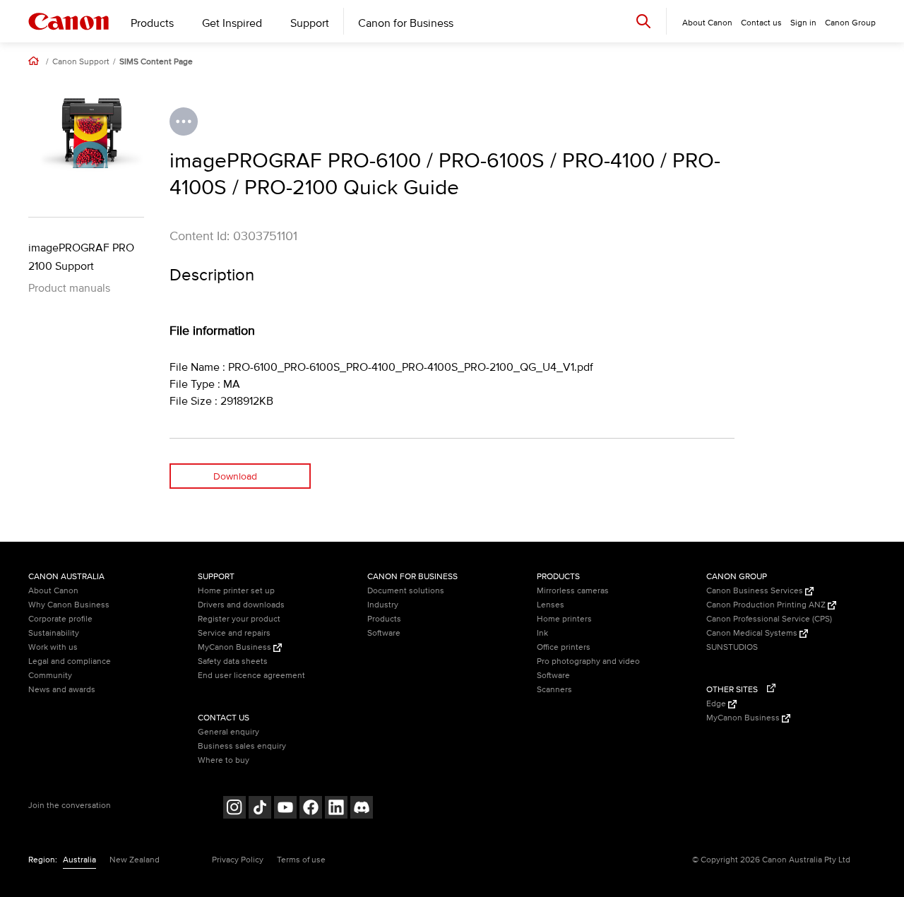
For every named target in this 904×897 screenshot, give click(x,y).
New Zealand (134, 860)
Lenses (550, 605)
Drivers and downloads (241, 605)
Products (152, 23)
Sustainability (53, 633)
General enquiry (228, 732)
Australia (79, 860)
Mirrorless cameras (573, 591)
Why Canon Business (68, 605)
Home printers (564, 619)
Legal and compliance (69, 661)
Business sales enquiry (242, 746)
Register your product (239, 619)
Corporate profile (60, 619)
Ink (542, 633)
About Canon (53, 591)
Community (50, 675)
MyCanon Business (235, 647)
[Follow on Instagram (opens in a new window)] (234, 809)
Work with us (53, 647)
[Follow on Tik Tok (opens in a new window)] (260, 809)
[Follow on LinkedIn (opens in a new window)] (336, 809)
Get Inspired (232, 23)
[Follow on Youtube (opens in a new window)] (285, 809)
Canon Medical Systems (752, 633)
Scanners (554, 689)
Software (383, 633)
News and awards (61, 689)
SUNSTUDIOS (732, 647)
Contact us (761, 23)
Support (309, 23)
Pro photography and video (588, 661)
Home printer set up (236, 591)
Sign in (803, 23)
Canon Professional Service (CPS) (769, 619)
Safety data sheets (233, 661)
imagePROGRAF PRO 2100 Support (81, 257)
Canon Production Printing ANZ (767, 605)
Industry (382, 605)
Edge (717, 704)
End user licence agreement (251, 675)
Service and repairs (234, 633)
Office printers (563, 647)
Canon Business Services (755, 591)
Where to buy (223, 760)
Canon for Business (405, 23)
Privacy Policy (237, 860)
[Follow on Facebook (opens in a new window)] (310, 809)
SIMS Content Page (156, 62)
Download (235, 476)
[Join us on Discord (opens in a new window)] (361, 809)
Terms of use (301, 860)
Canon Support (80, 62)
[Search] (643, 21)
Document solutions (405, 591)
